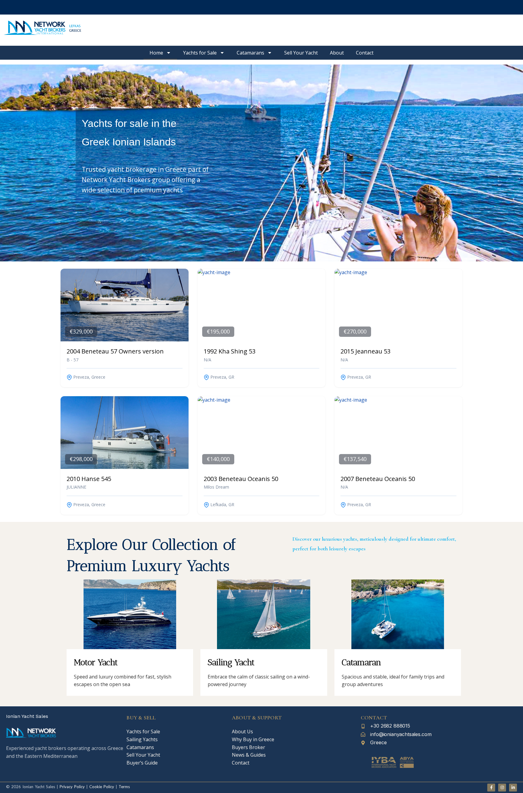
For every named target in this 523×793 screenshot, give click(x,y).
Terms (124, 786)
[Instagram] (502, 787)
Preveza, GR (221, 377)
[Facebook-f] (491, 787)
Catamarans (250, 52)
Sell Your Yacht (301, 52)
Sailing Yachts (142, 739)
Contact (364, 52)
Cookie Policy (101, 786)
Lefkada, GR (221, 504)
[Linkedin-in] (513, 787)
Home (156, 52)
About (337, 52)
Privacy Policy (72, 786)
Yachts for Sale (200, 52)
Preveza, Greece (88, 377)
